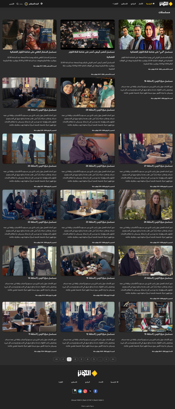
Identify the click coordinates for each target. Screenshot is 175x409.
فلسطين (124, 4)
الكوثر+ (60, 382)
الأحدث (101, 382)
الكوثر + (115, 4)
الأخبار (141, 4)
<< (113, 359)
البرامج (133, 4)
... (100, 359)
